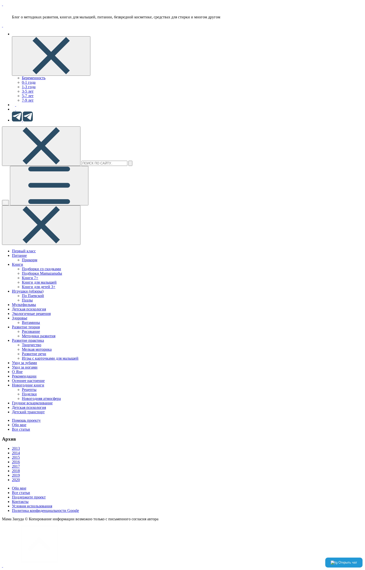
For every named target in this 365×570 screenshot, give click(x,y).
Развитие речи (34, 354)
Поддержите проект (29, 497)
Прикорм (29, 260)
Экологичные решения (31, 313)
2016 (16, 462)
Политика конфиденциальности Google (45, 510)
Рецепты (29, 389)
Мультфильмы (24, 305)
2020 (16, 480)
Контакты (20, 501)
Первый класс (24, 251)
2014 (16, 453)
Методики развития (38, 336)
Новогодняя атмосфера (41, 398)
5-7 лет (28, 96)
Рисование (31, 331)
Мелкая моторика (37, 349)
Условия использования (32, 506)
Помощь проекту (26, 420)
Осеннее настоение (28, 381)
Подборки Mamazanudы (42, 273)
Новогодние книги (28, 385)
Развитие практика (28, 340)
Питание (19, 255)
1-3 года (29, 87)
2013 (16, 448)
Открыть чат (347, 562)
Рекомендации (24, 376)
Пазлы (27, 300)
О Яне (17, 372)
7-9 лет (28, 100)
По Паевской (33, 296)
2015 (16, 457)
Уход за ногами (24, 367)
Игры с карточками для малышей (50, 358)
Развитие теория (26, 327)
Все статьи (21, 429)
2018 (16, 471)
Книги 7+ (30, 278)
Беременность (33, 78)
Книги (17, 264)
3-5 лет (28, 91)
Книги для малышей (39, 282)
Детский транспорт (28, 412)
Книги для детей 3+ (38, 287)
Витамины (31, 322)
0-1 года (29, 82)
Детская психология (29, 309)
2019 (16, 475)
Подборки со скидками (41, 269)
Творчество (31, 345)
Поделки (29, 394)
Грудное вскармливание (32, 403)
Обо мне (19, 425)
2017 (16, 466)
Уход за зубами (24, 363)
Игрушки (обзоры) (27, 291)
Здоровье (19, 318)
